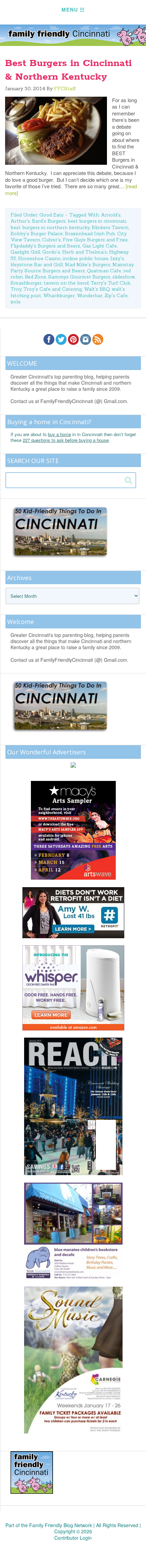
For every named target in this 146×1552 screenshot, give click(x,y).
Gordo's (51, 252)
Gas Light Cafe (99, 246)
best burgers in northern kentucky (50, 227)
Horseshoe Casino (39, 258)
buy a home (59, 434)
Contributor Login (73, 1537)
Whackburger (59, 295)
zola (15, 302)
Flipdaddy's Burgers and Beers (45, 246)
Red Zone (35, 277)
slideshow (123, 277)
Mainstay (122, 264)
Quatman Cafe (104, 271)
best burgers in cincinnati (97, 221)
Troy (16, 289)
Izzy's (117, 258)
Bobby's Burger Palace (37, 233)
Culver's (51, 240)
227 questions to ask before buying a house (66, 440)
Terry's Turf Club (110, 283)
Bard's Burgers (49, 221)
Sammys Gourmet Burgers (79, 277)
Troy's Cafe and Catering (52, 289)
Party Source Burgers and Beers (48, 271)
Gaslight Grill (25, 252)
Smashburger (26, 283)
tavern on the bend (66, 283)
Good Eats (51, 215)
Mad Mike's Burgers (87, 264)
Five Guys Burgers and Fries (95, 240)
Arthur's (20, 221)
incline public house (85, 258)
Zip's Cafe (116, 295)
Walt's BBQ (97, 289)
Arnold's (111, 215)
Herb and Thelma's (84, 252)
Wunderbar (90, 295)
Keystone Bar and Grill (37, 264)
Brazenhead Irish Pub (90, 233)
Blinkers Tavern (110, 227)
